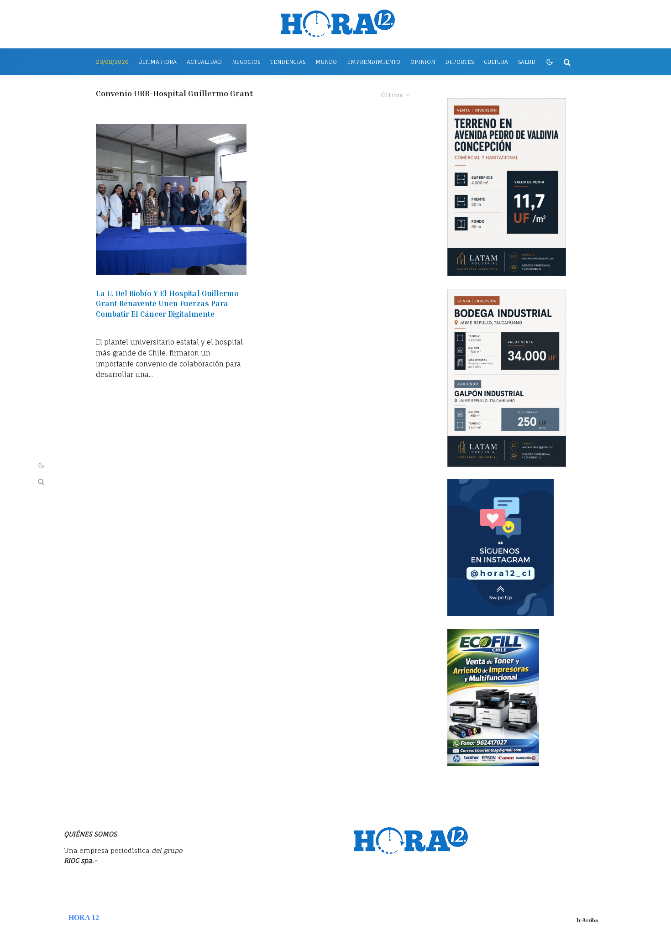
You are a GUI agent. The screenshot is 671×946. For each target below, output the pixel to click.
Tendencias (287, 61)
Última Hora (157, 61)
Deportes (459, 61)
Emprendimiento (373, 61)
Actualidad (204, 61)
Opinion (422, 61)
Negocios (246, 61)
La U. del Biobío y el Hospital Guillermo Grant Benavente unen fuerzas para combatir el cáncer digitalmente (167, 303)
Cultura (496, 61)
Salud (526, 61)
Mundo (326, 61)
